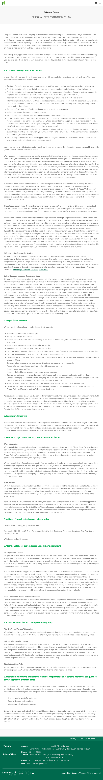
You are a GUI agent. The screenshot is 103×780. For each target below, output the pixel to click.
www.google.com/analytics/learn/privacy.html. (30, 270)
